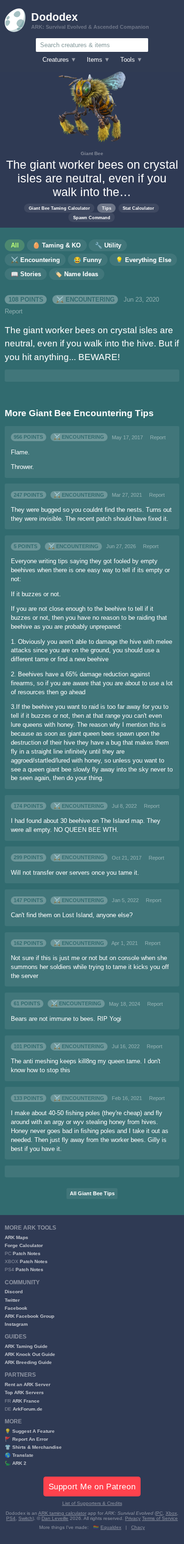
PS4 (11, 1518)
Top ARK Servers (24, 1392)
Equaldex (110, 1527)
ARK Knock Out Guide (30, 1354)
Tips (106, 208)
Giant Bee (92, 153)
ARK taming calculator (62, 1513)
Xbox (171, 1513)
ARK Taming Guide (26, 1346)
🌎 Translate (19, 1455)
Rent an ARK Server (27, 1384)
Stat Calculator (138, 208)
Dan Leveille (55, 1518)
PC (159, 1513)
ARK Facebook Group (29, 1316)
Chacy (138, 1527)
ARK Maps (16, 1237)
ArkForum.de (27, 1409)
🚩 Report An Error (26, 1439)
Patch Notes (27, 1253)
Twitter (12, 1300)
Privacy (133, 1518)
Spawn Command (91, 217)
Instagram (16, 1324)
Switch (25, 1518)
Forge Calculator (24, 1245)
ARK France (26, 1401)
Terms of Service (160, 1518)
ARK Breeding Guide (28, 1362)
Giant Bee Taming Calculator (59, 208)
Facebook (16, 1308)
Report (14, 311)
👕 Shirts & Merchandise (33, 1447)
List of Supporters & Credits (92, 1503)
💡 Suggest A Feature (30, 1431)
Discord (14, 1291)
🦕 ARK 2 (15, 1463)
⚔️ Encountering (85, 299)
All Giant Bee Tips (92, 1193)
